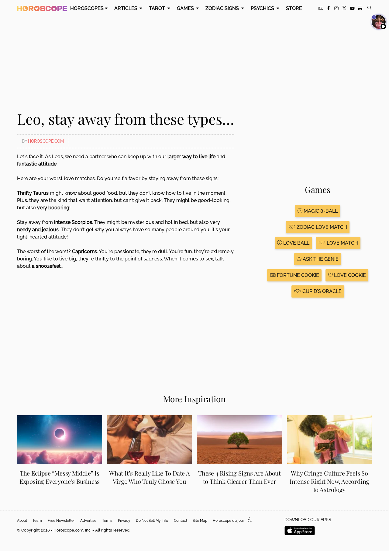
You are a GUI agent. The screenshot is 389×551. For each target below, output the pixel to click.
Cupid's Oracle (321, 291)
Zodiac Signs (222, 8)
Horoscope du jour (228, 520)
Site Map (200, 520)
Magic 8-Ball (320, 211)
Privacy (124, 520)
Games (186, 8)
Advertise (88, 520)
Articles (126, 8)
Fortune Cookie (297, 275)
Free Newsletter (61, 520)
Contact (180, 520)
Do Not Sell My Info (152, 520)
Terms (107, 520)
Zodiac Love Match (321, 227)
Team (37, 520)
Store (294, 8)
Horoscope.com (46, 141)
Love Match (341, 243)
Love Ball (295, 243)
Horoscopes (87, 8)
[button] (250, 520)
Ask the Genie (320, 259)
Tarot (157, 8)
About (22, 520)
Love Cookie (349, 275)
